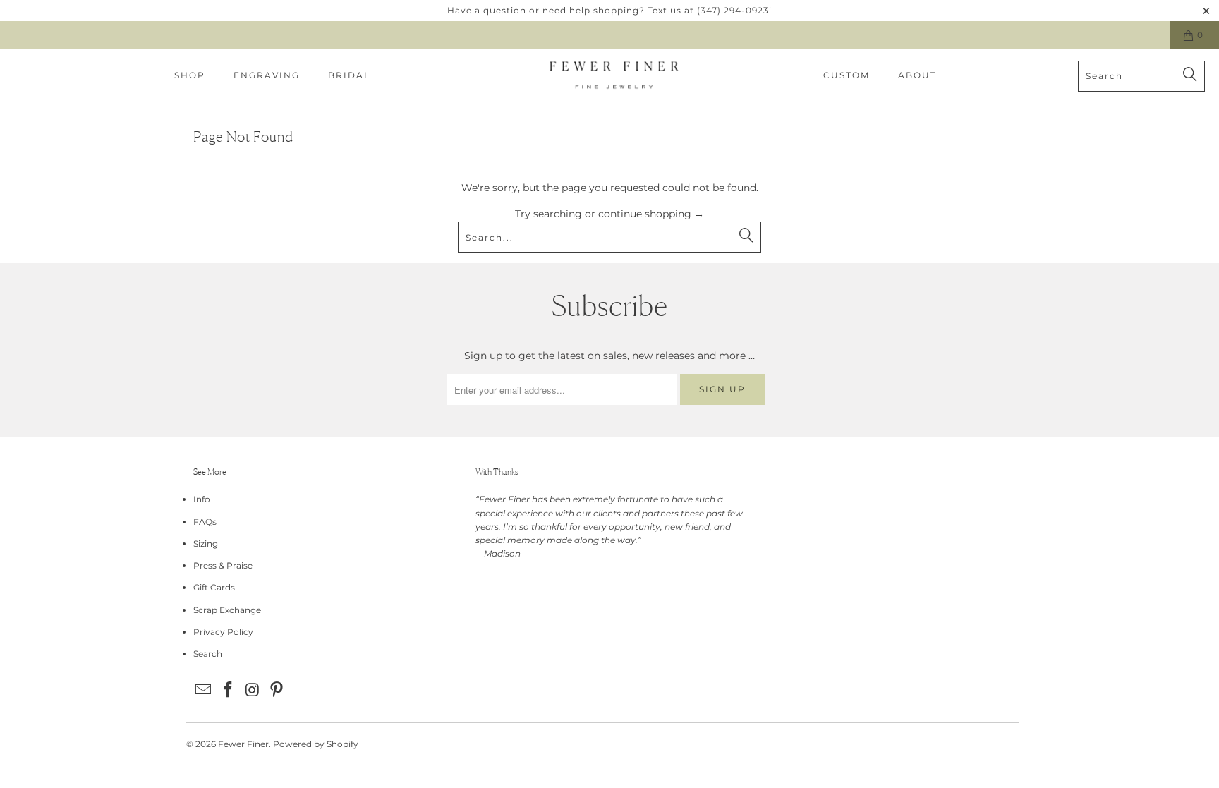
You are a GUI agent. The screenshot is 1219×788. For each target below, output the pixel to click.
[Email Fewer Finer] (203, 690)
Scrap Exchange (227, 610)
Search (207, 653)
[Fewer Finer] (614, 75)
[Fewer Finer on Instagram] (252, 690)
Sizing (205, 543)
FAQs (205, 521)
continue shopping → (651, 213)
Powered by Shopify (315, 744)
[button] (189, 75)
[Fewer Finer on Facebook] (228, 690)
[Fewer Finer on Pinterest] (277, 690)
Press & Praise (223, 565)
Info (201, 499)
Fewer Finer (243, 744)
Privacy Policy (223, 631)
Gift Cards (214, 587)
